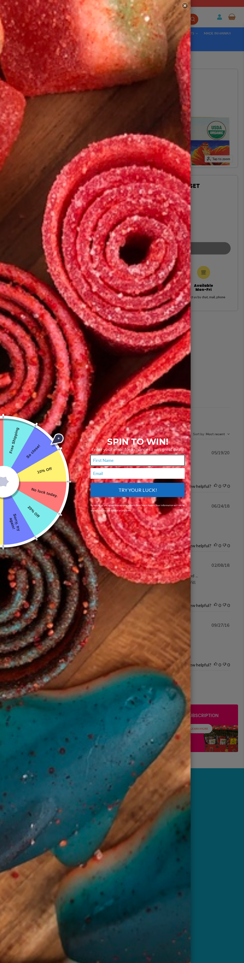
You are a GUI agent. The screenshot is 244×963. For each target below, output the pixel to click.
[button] (185, 6)
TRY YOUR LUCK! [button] (137, 490)
